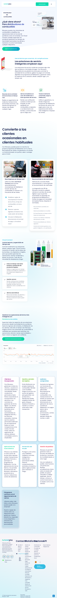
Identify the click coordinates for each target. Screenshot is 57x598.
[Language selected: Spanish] (37, 562)
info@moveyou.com (23, 553)
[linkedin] (54, 596)
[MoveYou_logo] (7, 4)
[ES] (37, 562)
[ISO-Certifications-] (8, 555)
